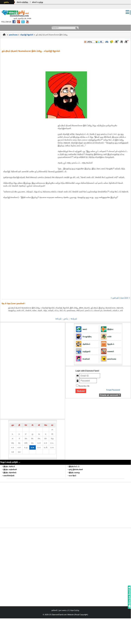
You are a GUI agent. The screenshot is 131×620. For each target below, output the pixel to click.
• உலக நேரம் (72, 475)
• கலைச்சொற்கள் (8, 475)
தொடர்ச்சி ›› (125, 298)
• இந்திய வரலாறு (74, 472)
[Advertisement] (66, 60)
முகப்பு (6, 2)
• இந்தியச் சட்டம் (73, 466)
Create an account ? (110, 395)
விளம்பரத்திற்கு (22, 2)
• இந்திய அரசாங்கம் (9, 472)
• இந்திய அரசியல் (8, 466)
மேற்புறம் (74, 319)
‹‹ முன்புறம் (115, 298)
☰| (128, 12)
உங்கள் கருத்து (37, 2)
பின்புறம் (58, 319)
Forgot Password (113, 390)
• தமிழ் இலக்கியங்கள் (75, 469)
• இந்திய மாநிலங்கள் (9, 469)
